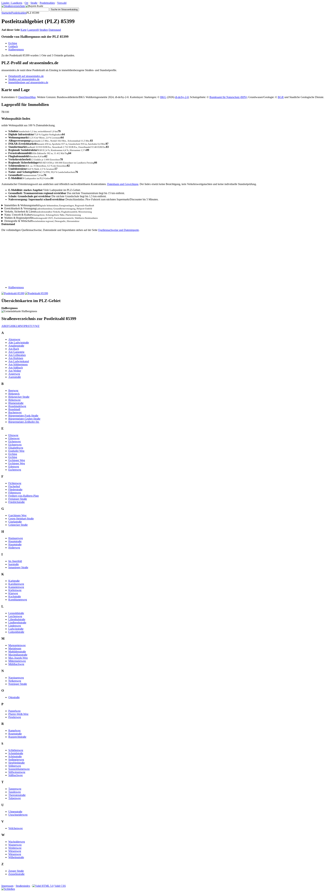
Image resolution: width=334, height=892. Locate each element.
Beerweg (13, 390)
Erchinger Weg (16, 460)
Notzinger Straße (17, 683)
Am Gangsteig (16, 351)
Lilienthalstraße (16, 619)
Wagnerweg (15, 844)
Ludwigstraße (15, 628)
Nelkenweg (14, 680)
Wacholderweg (16, 841)
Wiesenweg (14, 851)
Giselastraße (15, 521)
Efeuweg (13, 435)
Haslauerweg (15, 538)
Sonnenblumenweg (19, 768)
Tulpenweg (14, 798)
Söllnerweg (14, 765)
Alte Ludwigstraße (18, 342)
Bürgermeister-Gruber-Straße (24, 418)
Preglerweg (14, 717)
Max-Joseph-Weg (18, 657)
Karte (24, 29)
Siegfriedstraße (16, 762)
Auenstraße (14, 376)
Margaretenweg (17, 645)
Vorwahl (61, 2)
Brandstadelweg (17, 406)
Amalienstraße (16, 345)
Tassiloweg (14, 791)
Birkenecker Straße (18, 396)
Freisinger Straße (17, 498)
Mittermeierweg (17, 660)
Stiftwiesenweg (16, 772)
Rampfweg (14, 730)
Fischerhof (14, 486)
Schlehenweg (15, 750)
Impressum (7, 885)
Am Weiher (14, 370)
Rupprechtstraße (17, 736)
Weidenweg (14, 847)
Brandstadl (14, 409)
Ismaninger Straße (18, 567)
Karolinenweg (16, 583)
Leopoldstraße (16, 613)
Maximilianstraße (17, 654)
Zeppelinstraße (16, 874)
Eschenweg (14, 469)
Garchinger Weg (17, 515)
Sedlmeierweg (16, 759)
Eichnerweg (15, 444)
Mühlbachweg (16, 664)
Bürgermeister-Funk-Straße (23, 415)
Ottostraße (14, 697)
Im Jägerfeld (15, 561)
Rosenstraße (15, 733)
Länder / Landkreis (11, 2)
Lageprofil (33, 29)
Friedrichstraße (16, 502)
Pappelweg (14, 710)
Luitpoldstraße (16, 631)
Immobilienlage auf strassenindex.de (28, 82)
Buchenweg (15, 412)
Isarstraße (13, 564)
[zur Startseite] (13, 6)
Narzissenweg (16, 677)
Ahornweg (14, 339)
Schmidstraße (15, 753)
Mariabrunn (14, 648)
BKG (163, 97)
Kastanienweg (16, 587)
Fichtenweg (14, 483)
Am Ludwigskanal (18, 361)
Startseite (6, 12)
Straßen (43, 29)
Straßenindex (23, 885)
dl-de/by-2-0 (182, 97)
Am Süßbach (15, 367)
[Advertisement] (105, 258)
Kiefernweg (14, 590)
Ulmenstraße (15, 811)
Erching (12, 43)
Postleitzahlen (47, 2)
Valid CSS (60, 885)
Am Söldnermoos (18, 364)
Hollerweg (14, 547)
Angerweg (14, 373)
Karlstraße (14, 580)
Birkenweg (14, 399)
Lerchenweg (15, 616)
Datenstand (55, 29)
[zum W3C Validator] (43, 885)
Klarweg (13, 593)
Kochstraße (14, 596)
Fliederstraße (15, 489)
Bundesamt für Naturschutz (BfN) (228, 97)
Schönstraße (15, 756)
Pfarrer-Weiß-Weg (18, 714)
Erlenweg (13, 466)
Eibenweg (13, 438)
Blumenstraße (15, 403)
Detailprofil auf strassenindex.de (26, 76)
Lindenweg (14, 625)
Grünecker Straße (18, 524)
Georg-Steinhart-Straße (21, 518)
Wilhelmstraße (16, 857)
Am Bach (13, 348)
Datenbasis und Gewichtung (122, 184)
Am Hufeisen (15, 358)
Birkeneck (14, 393)
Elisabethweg (15, 447)
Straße (33, 2)
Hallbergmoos (16, 49)
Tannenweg (14, 788)
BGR (281, 97)
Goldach (13, 46)
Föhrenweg (14, 492)
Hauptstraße (15, 541)
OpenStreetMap (27, 97)
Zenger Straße (16, 870)
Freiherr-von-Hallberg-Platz (23, 495)
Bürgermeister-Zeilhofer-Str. (23, 421)
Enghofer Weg (16, 450)
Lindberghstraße (17, 622)
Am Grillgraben (17, 355)
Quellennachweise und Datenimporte (118, 230)
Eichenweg (14, 441)
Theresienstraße (17, 795)
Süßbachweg (15, 775)
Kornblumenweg (17, 599)
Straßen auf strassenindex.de (23, 79)
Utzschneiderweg (17, 814)
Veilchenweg (15, 828)
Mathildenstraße (17, 651)
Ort (26, 2)
